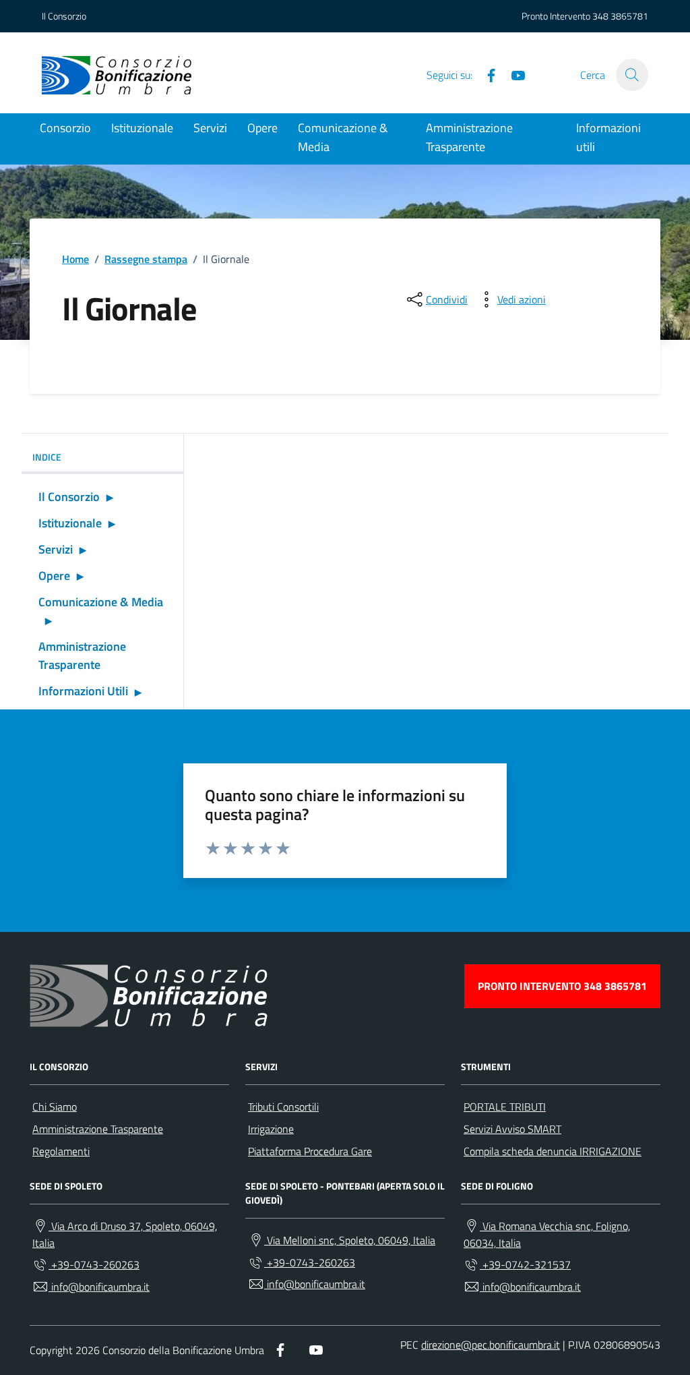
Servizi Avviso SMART (512, 1129)
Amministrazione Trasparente (469, 137)
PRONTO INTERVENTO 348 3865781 (562, 986)
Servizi (210, 128)
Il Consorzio (64, 16)
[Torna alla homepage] (116, 74)
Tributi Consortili (283, 1107)
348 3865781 (620, 16)
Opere (262, 128)
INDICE (46, 457)
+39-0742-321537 (525, 1264)
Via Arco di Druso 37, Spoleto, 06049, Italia (124, 1234)
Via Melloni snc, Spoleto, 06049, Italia (349, 1240)
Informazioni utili (608, 137)
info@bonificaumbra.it (99, 1287)
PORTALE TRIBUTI (505, 1107)
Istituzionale (142, 128)
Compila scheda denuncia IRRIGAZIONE (552, 1151)
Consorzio (65, 128)
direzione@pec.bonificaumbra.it (490, 1345)
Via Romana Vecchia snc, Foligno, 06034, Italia (547, 1234)
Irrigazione (271, 1129)
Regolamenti (61, 1151)
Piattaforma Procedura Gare (310, 1151)
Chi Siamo (54, 1107)
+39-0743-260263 (94, 1264)
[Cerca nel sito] (632, 75)
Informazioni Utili (83, 691)
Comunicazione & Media (342, 137)
